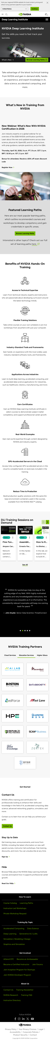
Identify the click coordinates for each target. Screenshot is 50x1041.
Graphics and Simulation (14, 944)
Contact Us (8, 990)
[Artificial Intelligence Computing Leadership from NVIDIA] (24, 14)
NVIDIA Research (10, 995)
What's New (7, 60)
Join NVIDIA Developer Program (17, 975)
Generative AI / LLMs (28, 934)
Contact (33, 1035)
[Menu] (46, 19)
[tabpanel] (25, 716)
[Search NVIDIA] (6, 14)
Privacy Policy (10, 1029)
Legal (40, 1029)
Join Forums (37, 964)
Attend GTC (8, 959)
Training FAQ (26, 995)
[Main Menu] (2, 14)
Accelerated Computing (13, 928)
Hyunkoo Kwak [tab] (20, 630)
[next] (47, 522)
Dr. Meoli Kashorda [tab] (29, 630)
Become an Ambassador (27, 959)
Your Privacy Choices (27, 1029)
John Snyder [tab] (22, 630)
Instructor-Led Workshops (14, 908)
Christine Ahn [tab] (27, 630)
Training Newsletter (24, 990)
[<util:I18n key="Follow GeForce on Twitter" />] (27, 1018)
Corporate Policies (30, 1032)
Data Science (33, 928)
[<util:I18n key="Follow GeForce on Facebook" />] (15, 1018)
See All (25, 565)
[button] (46, 15)
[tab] (10, 655)
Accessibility (15, 1032)
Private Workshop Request (15, 913)
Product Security (20, 1035)
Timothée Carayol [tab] (25, 630)
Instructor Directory (12, 1000)
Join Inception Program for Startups (19, 969)
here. (34, 244)
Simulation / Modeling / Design (17, 939)
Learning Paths (26, 903)
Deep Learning (9, 934)
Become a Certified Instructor (16, 964)
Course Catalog (10, 903)
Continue (35, 9)
